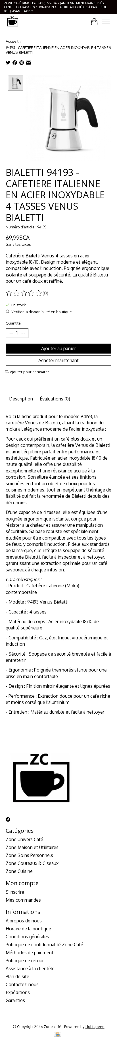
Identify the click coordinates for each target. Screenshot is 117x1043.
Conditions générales (27, 936)
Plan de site (17, 976)
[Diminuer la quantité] (11, 333)
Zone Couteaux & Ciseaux (32, 863)
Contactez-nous (22, 984)
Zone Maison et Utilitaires (32, 847)
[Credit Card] (57, 1035)
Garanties (15, 1000)
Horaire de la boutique (28, 929)
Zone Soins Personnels (29, 855)
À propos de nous (24, 921)
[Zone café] (12, 22)
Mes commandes (23, 900)
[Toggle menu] (105, 22)
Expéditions (18, 992)
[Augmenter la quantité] (23, 333)
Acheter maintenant (58, 360)
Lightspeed (95, 1026)
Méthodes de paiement (29, 952)
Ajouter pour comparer (29, 371)
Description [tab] (21, 399)
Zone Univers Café (24, 839)
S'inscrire (15, 892)
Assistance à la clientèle (30, 968)
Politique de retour (25, 960)
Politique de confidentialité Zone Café (44, 944)
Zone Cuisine (19, 871)
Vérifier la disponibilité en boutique (41, 311)
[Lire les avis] (24, 293)
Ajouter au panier (58, 348)
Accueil (12, 41)
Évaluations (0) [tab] (55, 399)
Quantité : (14, 323)
